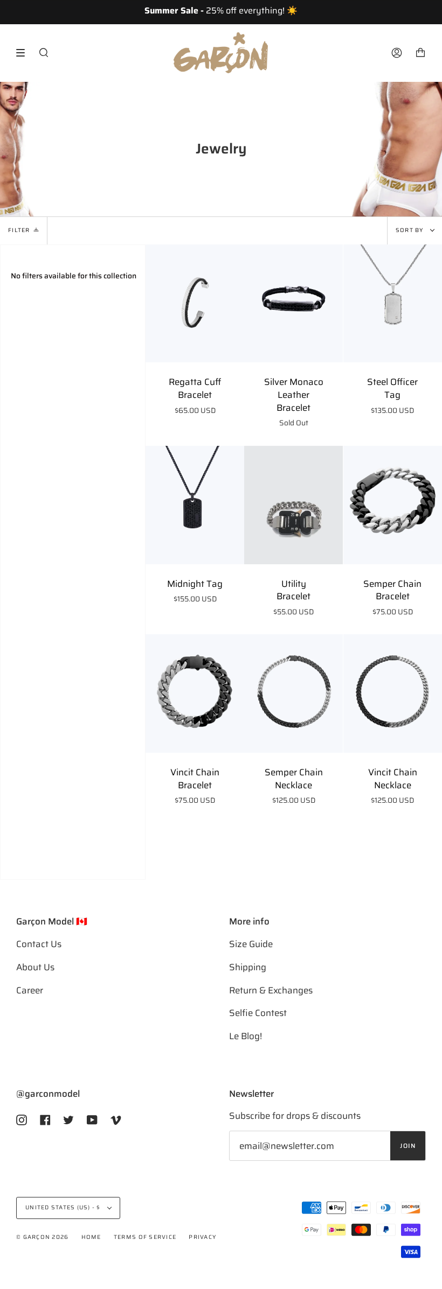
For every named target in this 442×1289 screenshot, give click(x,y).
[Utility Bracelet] (293, 505)
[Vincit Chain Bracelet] (195, 693)
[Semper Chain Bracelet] (392, 505)
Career (29, 990)
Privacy (202, 1237)
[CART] (420, 52)
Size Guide (251, 944)
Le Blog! (245, 1036)
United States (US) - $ (63, 1207)
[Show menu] (24, 53)
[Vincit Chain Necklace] (392, 693)
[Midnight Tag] (195, 505)
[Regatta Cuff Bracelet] (195, 303)
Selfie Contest (258, 1013)
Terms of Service (145, 1237)
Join (408, 1146)
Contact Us (38, 944)
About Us (35, 967)
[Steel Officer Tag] (392, 303)
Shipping (247, 967)
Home (91, 1237)
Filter (19, 230)
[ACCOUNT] (396, 52)
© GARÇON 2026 (42, 1237)
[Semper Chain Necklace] (293, 693)
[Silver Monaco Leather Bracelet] (293, 303)
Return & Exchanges (271, 990)
